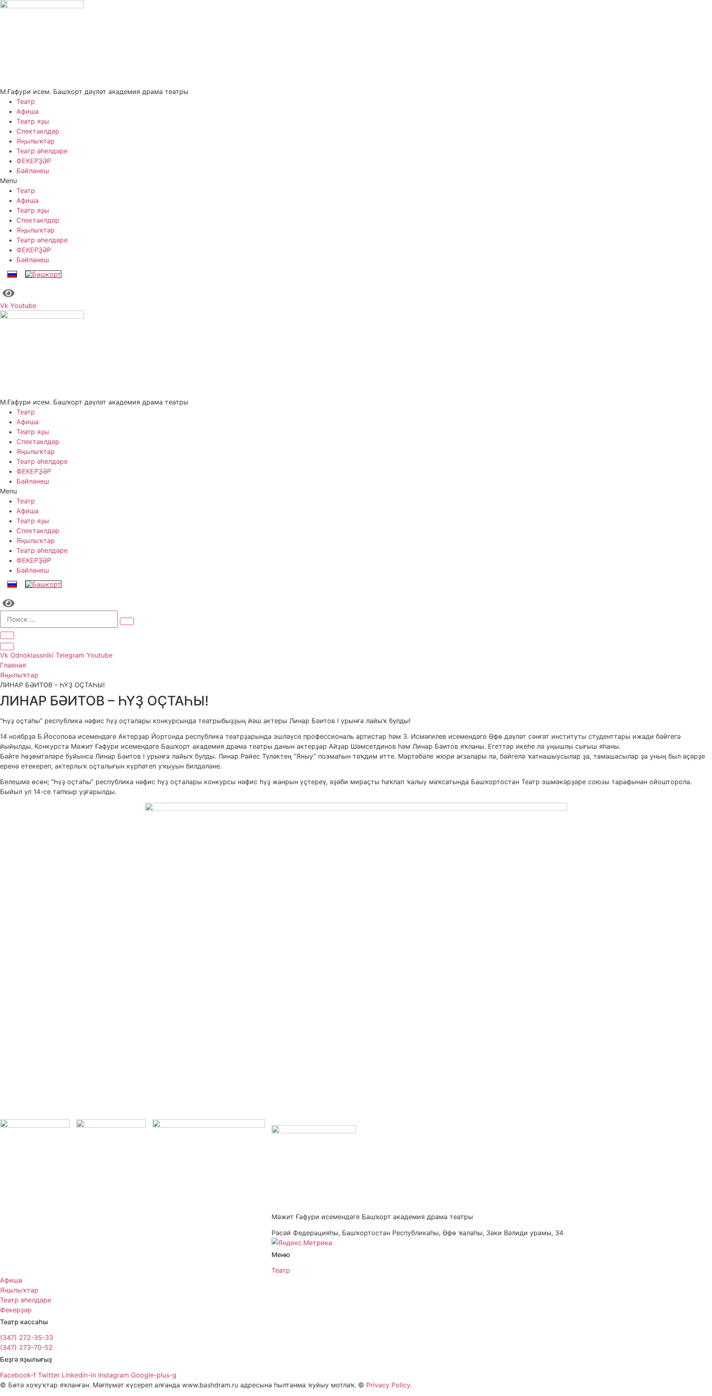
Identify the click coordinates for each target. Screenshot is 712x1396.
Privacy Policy (388, 1385)
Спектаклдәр (37, 131)
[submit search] (127, 621)
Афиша (27, 111)
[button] (356, 181)
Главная (13, 665)
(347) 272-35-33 (26, 1337)
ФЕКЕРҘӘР (33, 161)
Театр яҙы (32, 121)
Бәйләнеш (32, 171)
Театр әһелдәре (42, 151)
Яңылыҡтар (35, 141)
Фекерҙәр (16, 1310)
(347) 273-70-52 (26, 1347)
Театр (25, 101)
